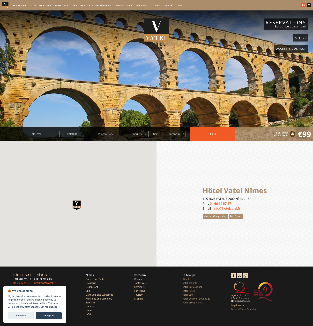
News (180, 5)
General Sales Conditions (244, 309)
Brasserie (45, 5)
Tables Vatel (140, 282)
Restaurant (62, 5)
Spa (75, 5)
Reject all (21, 315)
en (303, 5)
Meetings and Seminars (131, 5)
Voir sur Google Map (215, 216)
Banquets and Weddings (96, 5)
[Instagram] (245, 275)
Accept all (49, 315)
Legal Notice (238, 305)
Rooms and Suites (24, 5)
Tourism (154, 5)
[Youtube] (239, 275)
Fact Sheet (235, 216)
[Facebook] (233, 275)
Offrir (89, 314)
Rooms (138, 279)
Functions (139, 290)
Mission (138, 298)
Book (212, 134)
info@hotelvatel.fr (226, 208)
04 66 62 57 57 (220, 203)
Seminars (139, 286)
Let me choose (49, 306)
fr (309, 5)
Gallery (169, 5)
